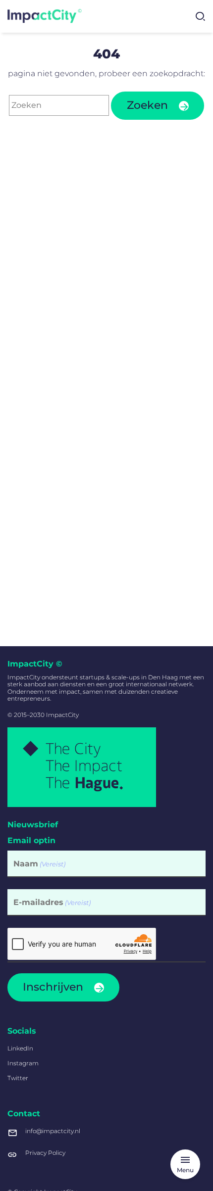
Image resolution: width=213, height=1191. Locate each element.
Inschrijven (53, 987)
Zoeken (147, 105)
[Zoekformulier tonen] (200, 16)
